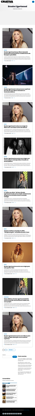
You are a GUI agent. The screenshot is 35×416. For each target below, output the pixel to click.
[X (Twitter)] (5, 413)
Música (5, 124)
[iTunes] (15, 413)
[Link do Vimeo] (7, 1)
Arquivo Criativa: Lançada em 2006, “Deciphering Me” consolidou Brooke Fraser (16, 231)
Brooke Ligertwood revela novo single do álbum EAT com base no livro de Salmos (15, 126)
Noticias (5, 50)
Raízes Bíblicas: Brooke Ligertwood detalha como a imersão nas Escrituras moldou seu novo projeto (16, 300)
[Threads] (11, 413)
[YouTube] (3, 413)
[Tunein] (7, 413)
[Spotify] (13, 413)
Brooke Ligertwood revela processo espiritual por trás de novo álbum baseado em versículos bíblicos (17, 90)
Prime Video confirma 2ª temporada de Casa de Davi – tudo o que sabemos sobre (11, 398)
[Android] (21, 413)
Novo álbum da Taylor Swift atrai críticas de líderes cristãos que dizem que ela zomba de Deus (11, 390)
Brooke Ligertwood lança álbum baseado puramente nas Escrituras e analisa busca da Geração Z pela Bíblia (17, 53)
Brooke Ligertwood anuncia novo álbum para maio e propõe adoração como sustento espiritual (17, 337)
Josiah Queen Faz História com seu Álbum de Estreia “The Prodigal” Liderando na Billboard (11, 394)
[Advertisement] (17, 18)
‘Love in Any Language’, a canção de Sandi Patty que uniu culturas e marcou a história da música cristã (25, 359)
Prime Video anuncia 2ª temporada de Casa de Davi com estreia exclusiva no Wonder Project (11, 401)
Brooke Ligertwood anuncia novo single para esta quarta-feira (17, 267)
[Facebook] (19, 413)
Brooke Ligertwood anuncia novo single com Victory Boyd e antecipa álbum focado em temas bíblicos (17, 160)
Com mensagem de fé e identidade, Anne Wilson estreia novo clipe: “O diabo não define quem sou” (24, 373)
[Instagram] (17, 413)
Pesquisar (14, 356)
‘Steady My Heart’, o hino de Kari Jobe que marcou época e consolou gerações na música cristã (24, 369)
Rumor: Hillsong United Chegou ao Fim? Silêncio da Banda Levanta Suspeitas (11, 386)
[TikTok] (9, 413)
